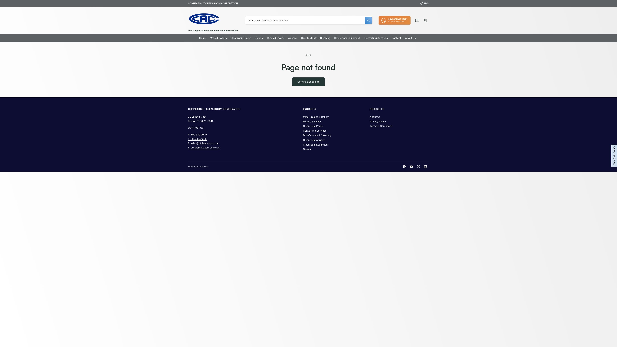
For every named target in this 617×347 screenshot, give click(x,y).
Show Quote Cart (614, 155)
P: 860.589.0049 (197, 134)
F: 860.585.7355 (197, 138)
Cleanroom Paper (313, 126)
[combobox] (309, 20)
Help (426, 3)
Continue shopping (308, 81)
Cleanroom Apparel (314, 140)
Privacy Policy (378, 121)
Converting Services (314, 130)
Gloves (307, 149)
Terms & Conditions (381, 126)
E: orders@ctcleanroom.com (204, 147)
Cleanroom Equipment (315, 144)
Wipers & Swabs (312, 121)
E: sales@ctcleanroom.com (203, 143)
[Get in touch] (417, 20)
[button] (425, 20)
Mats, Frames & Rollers (316, 116)
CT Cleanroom (202, 166)
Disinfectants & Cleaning (317, 135)
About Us (375, 116)
